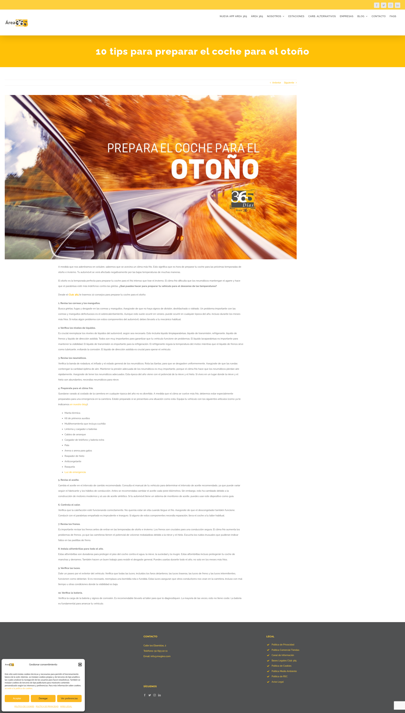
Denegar (43, 698)
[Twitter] (149, 695)
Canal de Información (283, 655)
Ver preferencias (69, 698)
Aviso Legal (278, 682)
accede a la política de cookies (18, 688)
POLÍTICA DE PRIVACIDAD (47, 706)
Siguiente (289, 82)
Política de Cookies (281, 666)
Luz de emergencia (75, 472)
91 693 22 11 (161, 651)
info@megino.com (161, 656)
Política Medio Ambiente (284, 671)
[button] (80, 664)
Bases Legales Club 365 (284, 660)
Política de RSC (280, 676)
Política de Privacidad (283, 644)
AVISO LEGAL (66, 706)
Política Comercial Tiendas (285, 650)
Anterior (276, 82)
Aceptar (17, 698)
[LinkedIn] (159, 695)
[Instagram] (154, 695)
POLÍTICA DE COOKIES (24, 706)
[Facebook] (144, 695)
